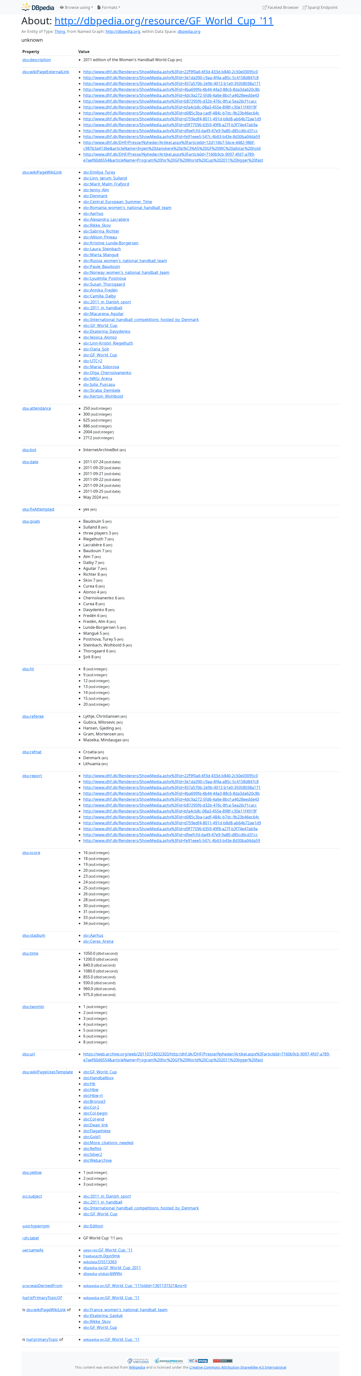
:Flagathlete (97, 1131)
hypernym (36, 1226)
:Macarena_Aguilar (103, 313)
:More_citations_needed (108, 1142)
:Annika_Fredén (100, 290)
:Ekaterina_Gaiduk (103, 1315)
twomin (33, 1006)
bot (29, 449)
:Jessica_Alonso (100, 337)
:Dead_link (95, 1125)
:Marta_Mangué (101, 254)
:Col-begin (95, 1113)
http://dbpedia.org (123, 31)
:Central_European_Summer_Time (117, 201)
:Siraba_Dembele (101, 390)
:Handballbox (98, 1078)
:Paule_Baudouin (101, 266)
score (31, 852)
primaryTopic (42, 1339)
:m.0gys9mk (101, 1256)
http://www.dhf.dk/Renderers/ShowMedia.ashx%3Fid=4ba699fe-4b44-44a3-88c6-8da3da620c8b (171, 89)
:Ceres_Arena (98, 941)
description (36, 59)
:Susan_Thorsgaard (104, 284)
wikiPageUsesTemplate (47, 1072)
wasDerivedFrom (42, 1285)
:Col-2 (91, 1107)
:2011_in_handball (102, 307)
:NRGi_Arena (97, 378)
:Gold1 (92, 1136)
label (30, 1238)
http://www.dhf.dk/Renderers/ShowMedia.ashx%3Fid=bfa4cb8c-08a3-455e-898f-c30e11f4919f (170, 107)
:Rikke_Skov (97, 225)
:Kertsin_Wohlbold (103, 396)
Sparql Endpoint (322, 7)
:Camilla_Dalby (99, 296)
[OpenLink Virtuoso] (137, 1360)
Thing (60, 31)
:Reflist (92, 1148)
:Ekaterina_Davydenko (106, 331)
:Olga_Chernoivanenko (107, 372)
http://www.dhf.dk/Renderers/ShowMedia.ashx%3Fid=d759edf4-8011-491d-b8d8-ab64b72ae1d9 (172, 119)
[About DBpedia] (37, 7)
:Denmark (95, 195)
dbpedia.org (189, 31)
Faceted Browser (283, 7)
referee (33, 716)
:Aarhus (93, 213)
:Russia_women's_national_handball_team (125, 260)
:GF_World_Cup (100, 325)
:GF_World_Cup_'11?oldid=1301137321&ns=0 (135, 1285)
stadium (33, 935)
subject (32, 1196)
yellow (32, 1172)
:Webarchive (97, 1160)
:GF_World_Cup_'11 (108, 1250)
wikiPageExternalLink (45, 71)
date (30, 461)
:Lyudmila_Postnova (104, 278)
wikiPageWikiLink (42, 172)
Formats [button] (109, 7)
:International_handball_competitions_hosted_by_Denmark (141, 319)
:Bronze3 (94, 1101)
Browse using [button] (77, 7)
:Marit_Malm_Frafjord (106, 184)
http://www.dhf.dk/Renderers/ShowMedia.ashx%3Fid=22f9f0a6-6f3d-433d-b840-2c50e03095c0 (170, 71)
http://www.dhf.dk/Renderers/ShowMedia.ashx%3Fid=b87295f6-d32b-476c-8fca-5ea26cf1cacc (170, 101)
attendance (36, 408)
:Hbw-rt (93, 1095)
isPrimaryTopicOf (42, 1297)
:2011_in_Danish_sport (107, 302)
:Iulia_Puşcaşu (99, 384)
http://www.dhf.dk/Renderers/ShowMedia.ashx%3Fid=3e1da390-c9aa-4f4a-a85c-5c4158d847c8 (171, 77)
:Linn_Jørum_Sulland (105, 178)
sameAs (32, 1250)
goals (31, 521)
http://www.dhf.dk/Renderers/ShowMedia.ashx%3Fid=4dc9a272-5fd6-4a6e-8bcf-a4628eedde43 (171, 95)
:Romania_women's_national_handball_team (127, 207)
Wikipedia (137, 1367)
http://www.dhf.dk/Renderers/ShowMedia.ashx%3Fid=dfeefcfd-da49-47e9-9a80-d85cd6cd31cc (170, 130)
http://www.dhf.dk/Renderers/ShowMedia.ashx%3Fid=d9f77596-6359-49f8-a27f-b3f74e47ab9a (170, 124)
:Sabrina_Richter (101, 231)
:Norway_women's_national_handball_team (126, 272)
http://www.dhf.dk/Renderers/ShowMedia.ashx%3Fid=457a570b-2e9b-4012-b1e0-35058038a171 (172, 83)
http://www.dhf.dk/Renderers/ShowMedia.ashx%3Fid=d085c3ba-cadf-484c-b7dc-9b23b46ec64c (171, 113)
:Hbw (90, 1089)
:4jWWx (102, 1273)
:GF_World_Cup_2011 (112, 1267)
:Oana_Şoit (96, 349)
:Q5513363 (100, 1261)
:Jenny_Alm (96, 190)
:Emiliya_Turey (99, 172)
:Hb (89, 1083)
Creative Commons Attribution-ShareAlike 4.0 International (237, 1367)
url (28, 1054)
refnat (32, 752)
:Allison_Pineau (100, 237)
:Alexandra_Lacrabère (106, 219)
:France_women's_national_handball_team (125, 1309)
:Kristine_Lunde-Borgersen (111, 243)
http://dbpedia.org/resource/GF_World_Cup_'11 (164, 20)
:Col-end (93, 1119)
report (32, 775)
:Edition (93, 1226)
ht (28, 669)
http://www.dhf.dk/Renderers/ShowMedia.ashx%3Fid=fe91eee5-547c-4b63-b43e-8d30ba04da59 (171, 136)
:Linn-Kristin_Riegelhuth (108, 343)
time (30, 953)
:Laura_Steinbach (102, 249)
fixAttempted (38, 509)
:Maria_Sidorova (101, 366)
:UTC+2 (92, 361)
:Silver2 (92, 1154)
